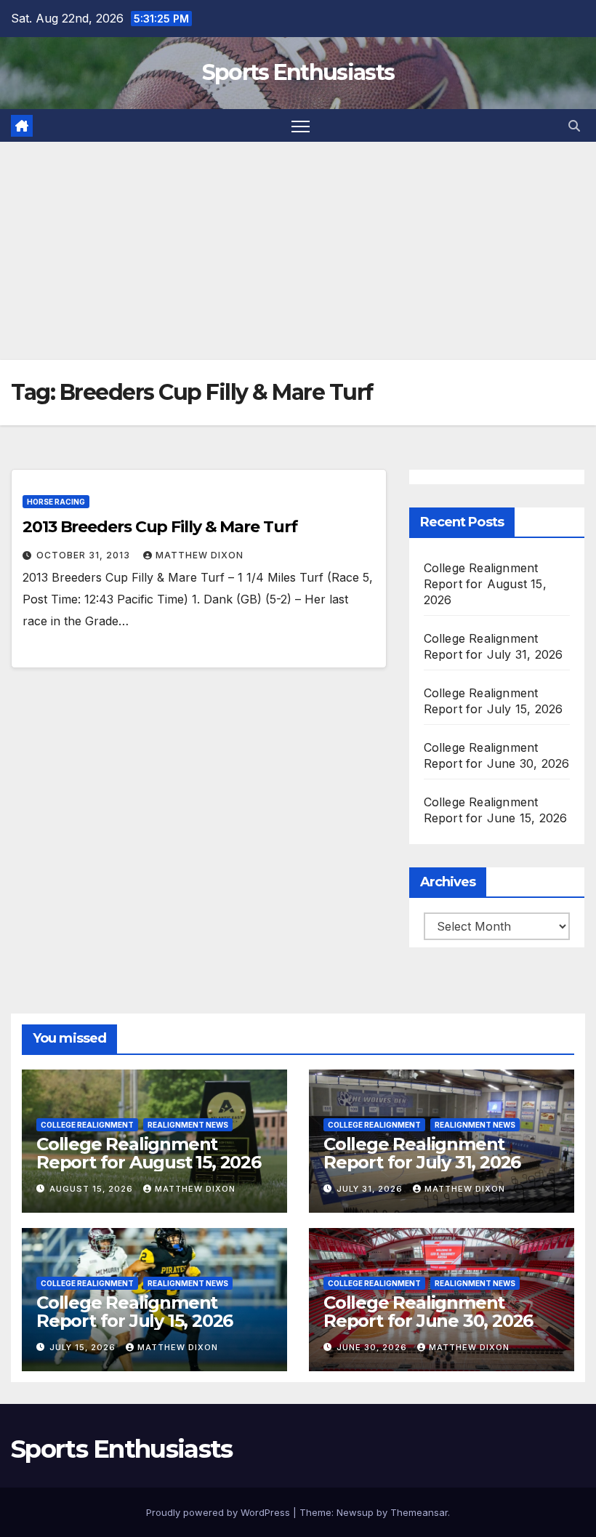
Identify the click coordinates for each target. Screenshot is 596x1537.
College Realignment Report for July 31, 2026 (421, 1153)
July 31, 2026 (371, 1189)
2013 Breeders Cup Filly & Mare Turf (160, 527)
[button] (574, 126)
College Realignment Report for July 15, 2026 (134, 1311)
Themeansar (419, 1512)
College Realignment (87, 1124)
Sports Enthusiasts (298, 72)
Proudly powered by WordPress (219, 1512)
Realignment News (188, 1124)
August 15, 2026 (92, 1189)
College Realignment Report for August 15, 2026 (485, 584)
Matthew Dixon (199, 555)
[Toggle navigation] (300, 125)
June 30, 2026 (373, 1347)
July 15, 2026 (83, 1347)
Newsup (355, 1512)
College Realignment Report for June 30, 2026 (428, 1311)
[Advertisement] (298, 251)
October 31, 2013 (84, 555)
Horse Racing (56, 501)
